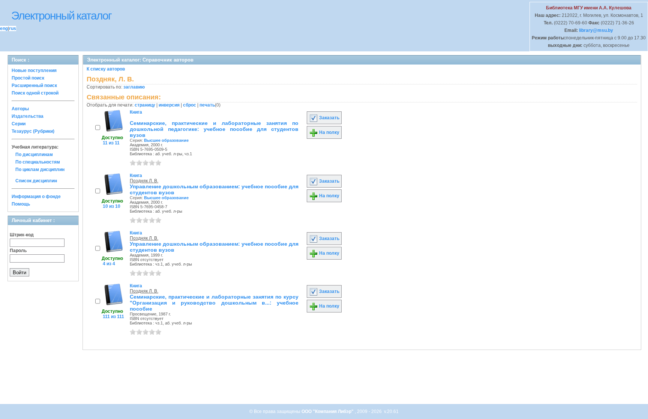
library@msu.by (595, 30)
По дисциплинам (34, 154)
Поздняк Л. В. (144, 180)
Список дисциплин (36, 180)
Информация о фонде (36, 196)
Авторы (20, 108)
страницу (145, 105)
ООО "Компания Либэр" (328, 411)
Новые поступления (34, 70)
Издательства (28, 116)
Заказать (328, 117)
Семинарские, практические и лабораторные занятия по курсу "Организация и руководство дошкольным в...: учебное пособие (214, 303)
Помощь (21, 204)
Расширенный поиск (34, 85)
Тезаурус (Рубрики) (33, 131)
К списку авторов (106, 69)
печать (207, 105)
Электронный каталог (61, 15)
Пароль (18, 250)
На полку (328, 132)
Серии (19, 123)
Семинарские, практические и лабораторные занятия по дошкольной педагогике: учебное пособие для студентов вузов (214, 129)
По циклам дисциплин (39, 169)
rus (12, 28)
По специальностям (37, 162)
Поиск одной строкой (35, 93)
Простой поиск (28, 78)
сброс (189, 105)
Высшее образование (166, 140)
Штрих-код (22, 234)
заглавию (134, 87)
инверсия (169, 105)
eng (4, 28)
